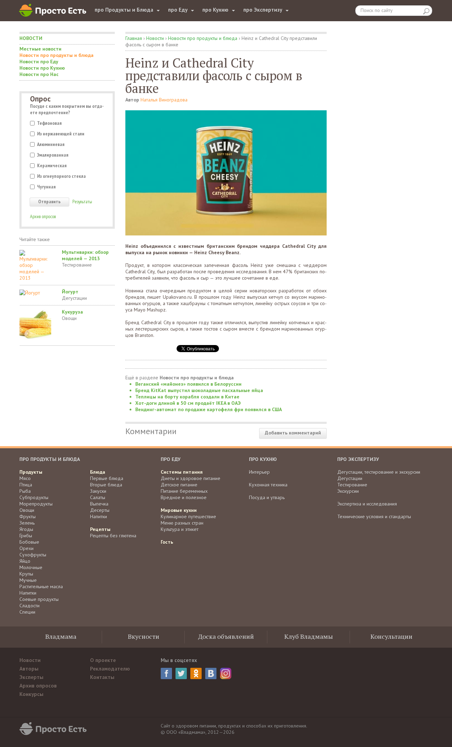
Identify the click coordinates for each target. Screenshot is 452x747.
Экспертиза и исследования (367, 504)
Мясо (25, 478)
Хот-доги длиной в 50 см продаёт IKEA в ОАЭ (188, 403)
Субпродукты (33, 497)
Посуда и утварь (267, 497)
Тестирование (77, 265)
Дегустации (74, 298)
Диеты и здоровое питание (190, 478)
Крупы (26, 574)
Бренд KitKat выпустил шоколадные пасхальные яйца (199, 390)
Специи (27, 612)
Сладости (29, 605)
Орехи (26, 548)
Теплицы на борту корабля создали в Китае (187, 396)
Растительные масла (41, 586)
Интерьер (259, 472)
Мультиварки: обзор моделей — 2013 (85, 255)
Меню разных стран (182, 523)
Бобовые (29, 542)
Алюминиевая (51, 144)
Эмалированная (53, 155)
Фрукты (27, 516)
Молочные (30, 567)
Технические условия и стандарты (374, 516)
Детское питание (179, 485)
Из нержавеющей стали (60, 133)
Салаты (97, 497)
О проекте (103, 660)
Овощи (69, 318)
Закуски (98, 491)
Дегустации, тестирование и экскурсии (378, 472)
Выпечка (99, 504)
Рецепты (100, 529)
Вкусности (143, 636)
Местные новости (40, 49)
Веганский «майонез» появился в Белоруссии (188, 384)
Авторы (28, 668)
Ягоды (26, 529)
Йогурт (70, 291)
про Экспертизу (262, 9)
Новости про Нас (39, 74)
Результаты (82, 201)
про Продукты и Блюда (124, 9)
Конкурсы (31, 694)
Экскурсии (348, 491)
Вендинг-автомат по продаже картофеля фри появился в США (208, 409)
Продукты (30, 472)
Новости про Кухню (42, 68)
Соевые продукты (39, 599)
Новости (30, 38)
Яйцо (24, 561)
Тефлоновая (49, 123)
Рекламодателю (110, 668)
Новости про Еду (38, 61)
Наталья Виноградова (164, 100)
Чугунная (46, 186)
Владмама (60, 636)
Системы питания (182, 472)
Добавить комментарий (293, 433)
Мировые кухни (179, 510)
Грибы (25, 535)
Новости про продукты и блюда (56, 55)
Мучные (28, 580)
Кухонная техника (268, 485)
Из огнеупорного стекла (61, 176)
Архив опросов (43, 216)
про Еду (178, 9)
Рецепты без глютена (113, 535)
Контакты (102, 677)
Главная (133, 38)
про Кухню (215, 9)
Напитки (27, 593)
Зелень (27, 523)
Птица (25, 485)
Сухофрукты (32, 555)
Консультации (391, 636)
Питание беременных (184, 491)
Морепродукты (36, 504)
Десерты (99, 510)
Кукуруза (72, 312)
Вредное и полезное (184, 497)
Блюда (97, 472)
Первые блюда (106, 478)
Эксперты (31, 677)
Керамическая (52, 165)
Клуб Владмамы (308, 636)
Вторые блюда (106, 485)
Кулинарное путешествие (188, 516)
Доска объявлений (226, 636)
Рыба (25, 491)
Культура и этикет (179, 529)
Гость (167, 542)
